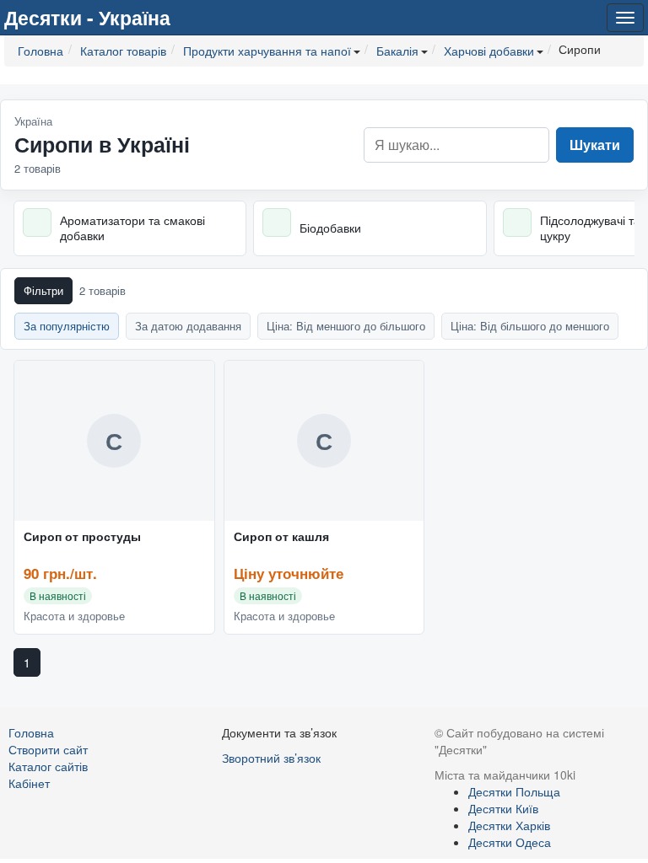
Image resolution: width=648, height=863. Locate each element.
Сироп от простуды (82, 536)
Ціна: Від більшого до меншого (530, 326)
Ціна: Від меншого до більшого (346, 326)
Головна (31, 732)
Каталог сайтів (48, 766)
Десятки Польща (514, 791)
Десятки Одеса (509, 842)
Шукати (595, 144)
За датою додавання (188, 326)
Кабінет (29, 783)
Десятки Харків (509, 825)
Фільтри (43, 290)
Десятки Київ (503, 808)
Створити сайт (48, 749)
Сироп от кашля (281, 536)
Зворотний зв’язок (271, 757)
